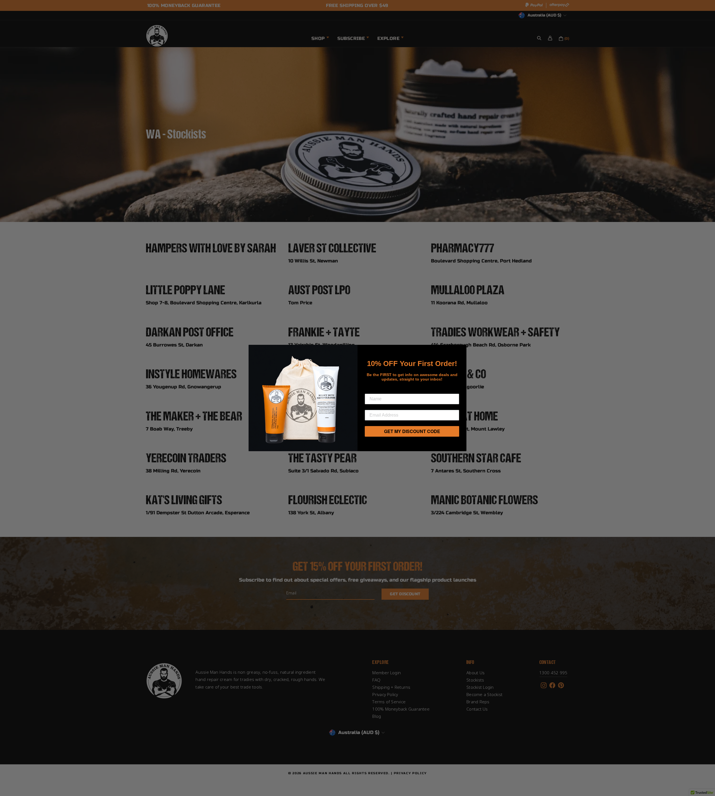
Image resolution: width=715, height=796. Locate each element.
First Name (378, 389)
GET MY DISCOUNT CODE (412, 431)
